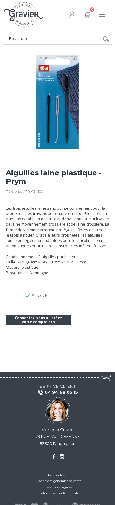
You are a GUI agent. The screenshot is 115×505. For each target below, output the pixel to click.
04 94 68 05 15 (61, 392)
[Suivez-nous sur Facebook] (53, 456)
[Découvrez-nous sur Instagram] (61, 456)
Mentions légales (59, 487)
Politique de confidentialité (59, 493)
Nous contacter (58, 475)
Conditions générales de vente (59, 481)
